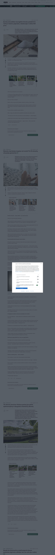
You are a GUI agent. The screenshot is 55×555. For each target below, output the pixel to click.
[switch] (37, 276)
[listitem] (27, 274)
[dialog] (27, 277)
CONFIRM (21, 288)
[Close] (41, 264)
